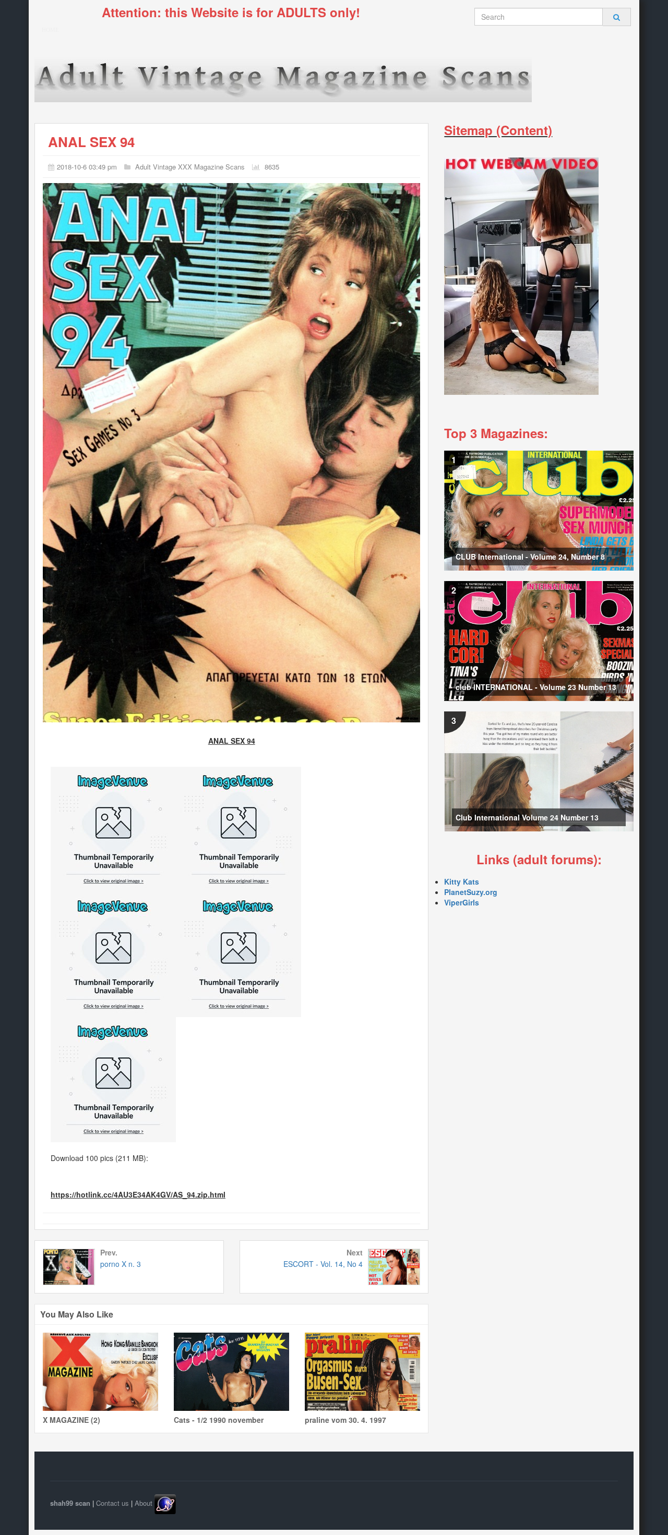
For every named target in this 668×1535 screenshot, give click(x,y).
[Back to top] (646, 1513)
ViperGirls (461, 902)
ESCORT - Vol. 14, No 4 (323, 1264)
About (143, 1503)
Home (50, 30)
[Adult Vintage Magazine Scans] (283, 77)
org (491, 892)
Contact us (112, 1503)
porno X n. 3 (120, 1264)
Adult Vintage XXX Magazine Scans (190, 167)
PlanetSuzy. (464, 892)
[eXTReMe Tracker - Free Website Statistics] (165, 1503)
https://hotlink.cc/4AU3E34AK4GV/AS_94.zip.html (138, 1194)
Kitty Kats (461, 881)
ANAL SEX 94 (91, 141)
